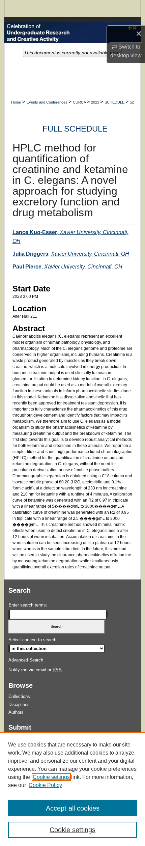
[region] (72, 789)
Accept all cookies (72, 808)
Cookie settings (51, 777)
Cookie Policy (45, 785)
